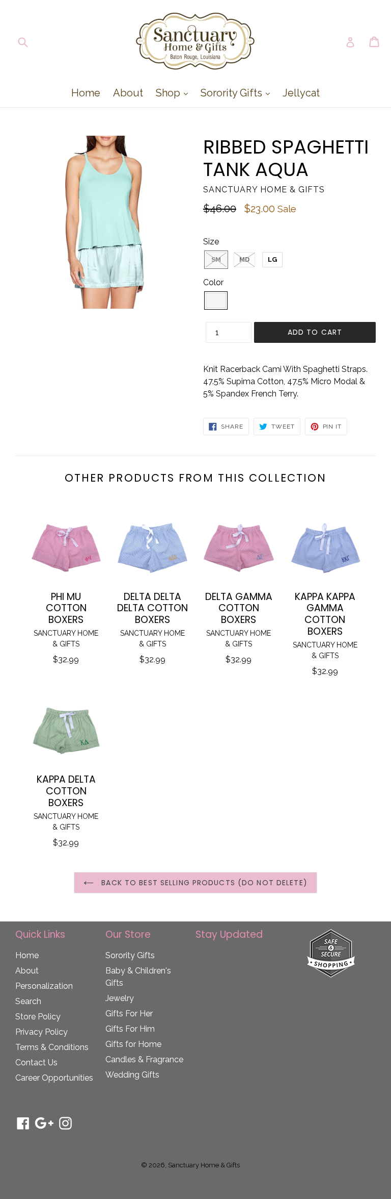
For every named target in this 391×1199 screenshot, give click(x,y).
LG (272, 259)
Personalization (44, 986)
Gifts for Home (133, 1044)
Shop (174, 92)
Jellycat (301, 93)
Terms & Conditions (52, 1047)
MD (244, 259)
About (128, 93)
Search (28, 1001)
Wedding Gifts (132, 1075)
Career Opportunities (54, 1078)
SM (216, 259)
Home (85, 93)
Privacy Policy (41, 1032)
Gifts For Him (130, 1029)
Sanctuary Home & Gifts (204, 1165)
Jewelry (119, 998)
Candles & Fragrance (144, 1059)
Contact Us (36, 1062)
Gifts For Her (129, 1013)
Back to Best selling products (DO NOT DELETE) (203, 883)
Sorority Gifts (238, 92)
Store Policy (38, 1016)
